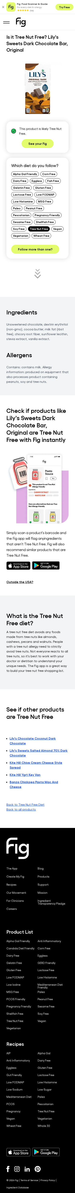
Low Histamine (23, 201)
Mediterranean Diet (18, 1096)
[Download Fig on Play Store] (46, 1152)
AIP (8, 1053)
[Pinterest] (38, 1169)
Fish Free (53, 180)
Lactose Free (22, 194)
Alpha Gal (44, 1053)
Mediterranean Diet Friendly (50, 986)
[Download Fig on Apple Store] (18, 1152)
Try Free (64, 7)
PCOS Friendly (15, 999)
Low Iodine (13, 984)
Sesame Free (22, 221)
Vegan (57, 228)
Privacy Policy (47, 1180)
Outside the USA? (19, 582)
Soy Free (19, 228)
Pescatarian (21, 215)
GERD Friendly (46, 962)
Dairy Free (19, 180)
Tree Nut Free (39, 228)
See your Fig (37, 143)
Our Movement (16, 892)
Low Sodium (14, 1089)
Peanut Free (34, 208)
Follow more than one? (35, 249)
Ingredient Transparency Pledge (51, 902)
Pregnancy (13, 1111)
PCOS (10, 1104)
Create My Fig (15, 876)
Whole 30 (44, 1125)
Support (43, 884)
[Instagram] (17, 1169)
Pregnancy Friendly (47, 215)
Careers (11, 908)
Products (43, 876)
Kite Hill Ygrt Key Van (25, 775)
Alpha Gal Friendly (25, 173)
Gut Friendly (14, 1075)
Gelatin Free (21, 187)
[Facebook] (7, 1169)
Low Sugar (45, 1089)
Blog (41, 868)
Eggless (37, 180)
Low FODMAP (45, 194)
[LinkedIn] (27, 1169)
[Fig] (21, 22)
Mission (42, 892)
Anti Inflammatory (49, 941)
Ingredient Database (17, 1187)
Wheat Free (41, 235)
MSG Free (44, 201)
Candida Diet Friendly (20, 948)
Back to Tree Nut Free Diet (25, 804)
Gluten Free (43, 187)
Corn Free (48, 173)
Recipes (11, 884)
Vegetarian (20, 235)
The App (11, 868)
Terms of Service (29, 1180)
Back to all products (21, 809)
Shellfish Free (45, 221)
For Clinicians (15, 900)
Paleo (17, 208)
